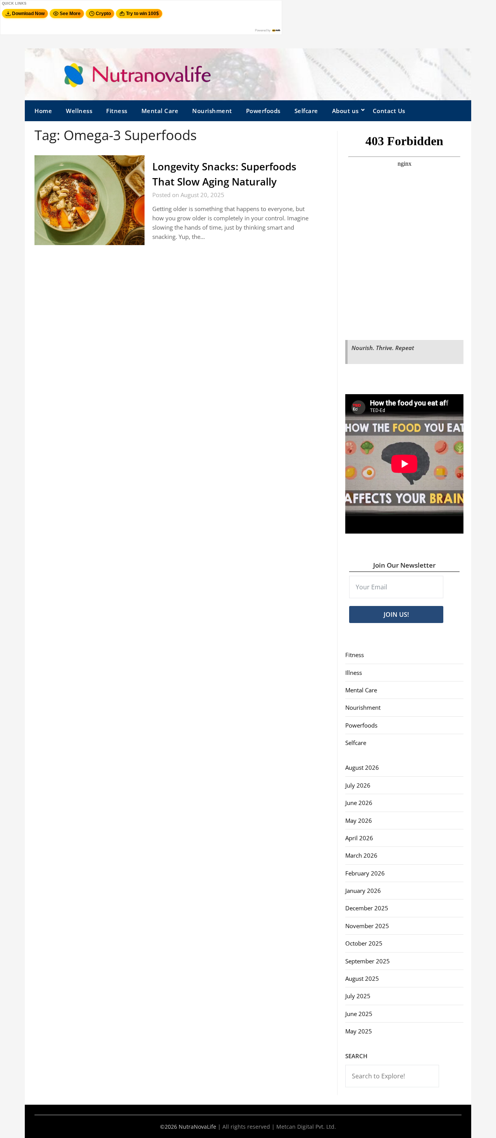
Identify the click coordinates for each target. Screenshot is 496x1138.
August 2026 (362, 767)
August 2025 (362, 978)
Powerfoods (263, 111)
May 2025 (358, 1031)
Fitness (116, 111)
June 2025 (358, 1014)
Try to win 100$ (142, 13)
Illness (353, 672)
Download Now (28, 13)
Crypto (103, 13)
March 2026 (361, 855)
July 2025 (357, 996)
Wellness (79, 111)
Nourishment (212, 111)
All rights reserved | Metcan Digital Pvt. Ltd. (279, 1126)
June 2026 (358, 803)
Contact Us (389, 111)
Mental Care (160, 111)
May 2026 (358, 820)
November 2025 (367, 926)
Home (43, 111)
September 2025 (367, 961)
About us (345, 111)
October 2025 (363, 943)
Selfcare (306, 111)
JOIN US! (396, 614)
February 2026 (365, 873)
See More (70, 13)
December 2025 (366, 908)
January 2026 (363, 890)
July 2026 (357, 785)
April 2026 (359, 838)
